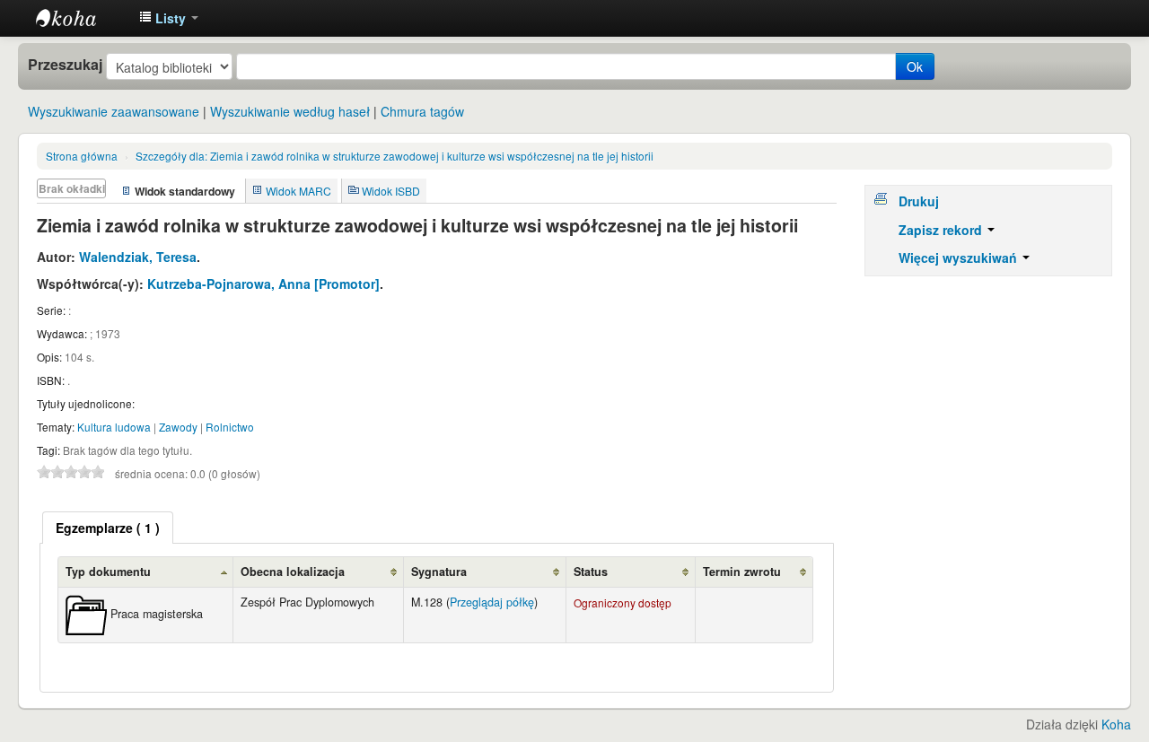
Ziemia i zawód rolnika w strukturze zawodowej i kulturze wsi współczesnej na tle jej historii (394, 155)
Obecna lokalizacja (293, 571)
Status (591, 571)
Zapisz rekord (942, 230)
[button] (169, 18)
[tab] (107, 527)
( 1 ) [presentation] (108, 528)
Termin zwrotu (742, 571)
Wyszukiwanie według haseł (290, 111)
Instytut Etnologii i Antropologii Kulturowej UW (81, 18)
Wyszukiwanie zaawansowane (113, 111)
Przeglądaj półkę (492, 602)
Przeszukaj (65, 65)
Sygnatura (439, 571)
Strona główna (82, 155)
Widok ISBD (391, 190)
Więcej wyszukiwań (960, 257)
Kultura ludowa (114, 426)
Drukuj (919, 201)
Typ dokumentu (108, 571)
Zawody (178, 426)
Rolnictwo (230, 426)
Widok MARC (298, 190)
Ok (915, 66)
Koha (1116, 724)
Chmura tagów (422, 111)
